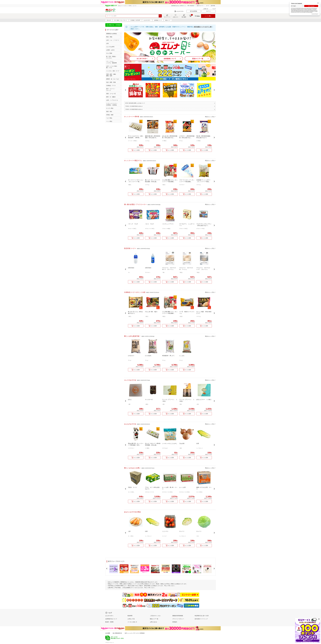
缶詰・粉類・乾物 (111, 82)
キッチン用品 (109, 108)
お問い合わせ (153, 622)
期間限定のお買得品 (111, 33)
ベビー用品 (109, 118)
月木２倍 (109, 20)
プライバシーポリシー (178, 619)
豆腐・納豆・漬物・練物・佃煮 (111, 75)
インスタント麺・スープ (112, 71)
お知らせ (205, 8)
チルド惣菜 (109, 53)
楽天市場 (213, 5)
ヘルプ (214, 8)
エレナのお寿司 (110, 46)
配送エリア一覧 (154, 619)
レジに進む (208, 16)
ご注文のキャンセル (155, 615)
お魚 (107, 43)
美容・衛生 (109, 111)
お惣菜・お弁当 (110, 50)
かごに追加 (137, 150)
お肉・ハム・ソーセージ (112, 40)
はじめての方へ (180, 11)
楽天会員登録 (193, 11)
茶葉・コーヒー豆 (111, 93)
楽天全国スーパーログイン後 (202, 26)
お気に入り (175, 17)
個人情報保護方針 (117, 633)
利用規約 (174, 622)
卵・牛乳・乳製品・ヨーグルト (111, 57)
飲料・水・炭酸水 (111, 97)
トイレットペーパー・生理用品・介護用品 (112, 104)
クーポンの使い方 (132, 622)
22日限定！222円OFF (135, 20)
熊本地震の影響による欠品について (135, 103)
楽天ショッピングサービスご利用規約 (135, 633)
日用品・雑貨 (109, 114)
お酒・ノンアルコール (112, 100)
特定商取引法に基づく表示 (202, 615)
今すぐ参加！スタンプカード (120, 20)
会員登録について (158, 20)
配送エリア (167, 20)
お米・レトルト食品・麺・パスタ (112, 66)
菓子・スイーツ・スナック (111, 89)
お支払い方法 (131, 619)
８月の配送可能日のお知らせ (134, 106)
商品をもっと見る (209, 116)
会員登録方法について (111, 619)
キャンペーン (167, 17)
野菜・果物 (109, 37)
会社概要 (107, 633)
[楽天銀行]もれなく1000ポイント (178, 5)
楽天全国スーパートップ (201, 619)
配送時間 (130, 615)
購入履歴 (184, 17)
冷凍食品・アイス (111, 85)
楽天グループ (200, 5)
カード (207, 5)
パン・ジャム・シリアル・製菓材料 (111, 62)
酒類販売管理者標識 (177, 615)
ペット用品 (109, 121)
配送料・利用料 (109, 622)
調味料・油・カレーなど (112, 79)
